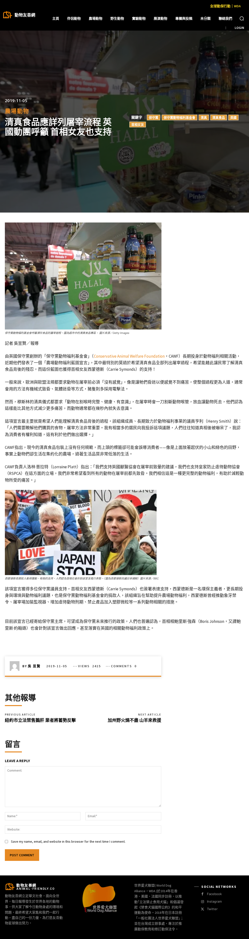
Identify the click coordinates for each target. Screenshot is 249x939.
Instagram (214, 901)
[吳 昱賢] (16, 666)
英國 (233, 117)
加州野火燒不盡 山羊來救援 (134, 720)
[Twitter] (202, 909)
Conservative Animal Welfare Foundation (129, 356)
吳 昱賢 (34, 666)
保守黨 (153, 117)
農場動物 (17, 111)
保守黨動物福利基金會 (179, 117)
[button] (241, 18)
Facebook (214, 894)
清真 (204, 117)
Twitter (212, 909)
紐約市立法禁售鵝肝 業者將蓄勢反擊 (40, 720)
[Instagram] (202, 902)
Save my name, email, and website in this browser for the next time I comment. (68, 841)
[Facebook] (202, 894)
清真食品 (218, 117)
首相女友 (137, 124)
